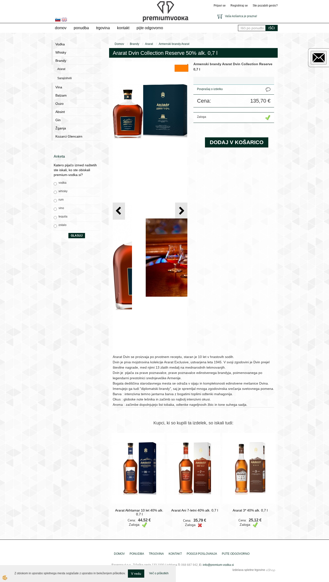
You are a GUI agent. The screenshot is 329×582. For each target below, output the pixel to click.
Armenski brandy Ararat (174, 44)
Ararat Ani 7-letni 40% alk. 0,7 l (194, 510)
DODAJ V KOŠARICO (236, 142)
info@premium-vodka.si (218, 565)
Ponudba (81, 28)
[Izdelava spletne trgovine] (270, 570)
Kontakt (123, 28)
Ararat (61, 69)
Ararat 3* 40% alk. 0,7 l (250, 510)
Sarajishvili (64, 78)
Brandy (134, 44)
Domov (60, 28)
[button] (181, 211)
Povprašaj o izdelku (210, 89)
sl (57, 19)
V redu (136, 573)
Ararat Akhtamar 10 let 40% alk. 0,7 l (139, 512)
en (64, 19)
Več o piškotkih (159, 573)
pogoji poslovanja (202, 553)
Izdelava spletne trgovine (248, 570)
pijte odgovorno (150, 28)
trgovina (103, 28)
